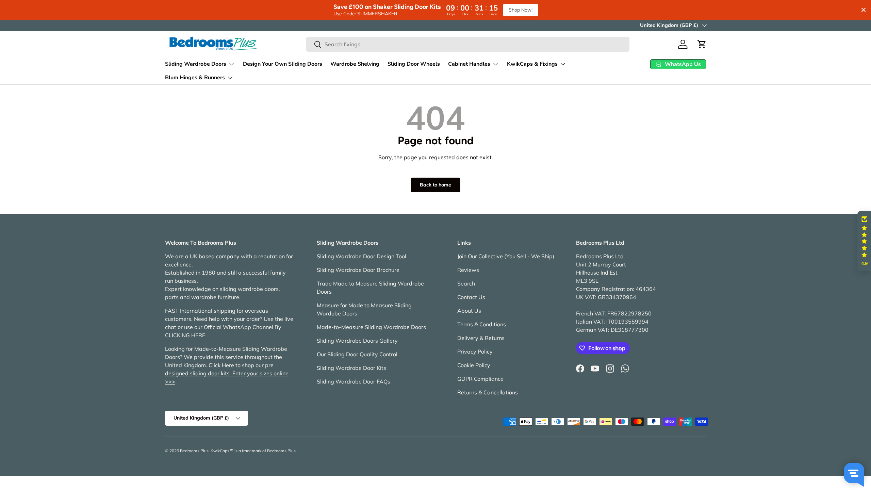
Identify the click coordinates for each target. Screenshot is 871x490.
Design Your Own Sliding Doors (282, 64)
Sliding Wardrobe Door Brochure (358, 269)
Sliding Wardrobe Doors (195, 64)
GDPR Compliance (480, 378)
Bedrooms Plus (194, 450)
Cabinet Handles (469, 64)
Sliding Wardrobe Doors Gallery (357, 340)
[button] (701, 44)
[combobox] (467, 44)
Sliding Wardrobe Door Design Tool (361, 256)
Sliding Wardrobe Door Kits (351, 367)
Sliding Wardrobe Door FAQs (353, 381)
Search (466, 283)
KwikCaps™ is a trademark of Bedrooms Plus (253, 450)
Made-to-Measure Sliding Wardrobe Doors (371, 327)
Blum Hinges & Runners (195, 77)
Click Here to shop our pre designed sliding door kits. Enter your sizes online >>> (227, 373)
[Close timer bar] (863, 10)
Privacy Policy (475, 351)
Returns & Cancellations (487, 392)
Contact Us (471, 297)
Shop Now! (520, 10)
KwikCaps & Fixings (532, 64)
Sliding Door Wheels (414, 64)
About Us (469, 310)
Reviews (468, 269)
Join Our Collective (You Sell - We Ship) (505, 256)
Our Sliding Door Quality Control (357, 354)
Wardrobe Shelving (354, 64)
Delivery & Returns (481, 337)
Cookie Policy (473, 365)
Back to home (435, 185)
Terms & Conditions (481, 324)
